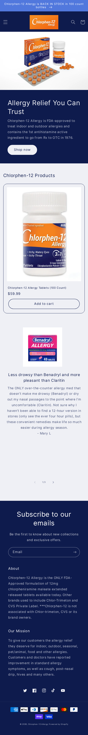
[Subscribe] (75, 552)
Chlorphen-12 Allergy (38, 724)
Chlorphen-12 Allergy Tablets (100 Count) (37, 287)
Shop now (22, 150)
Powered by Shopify (58, 724)
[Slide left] (34, 482)
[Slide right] (53, 482)
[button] (5, 22)
